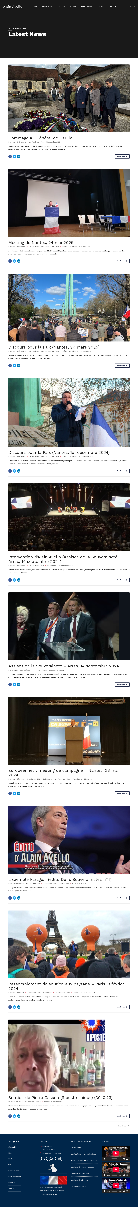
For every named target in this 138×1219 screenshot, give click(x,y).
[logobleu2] (53, 1168)
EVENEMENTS (86, 6)
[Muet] (124, 1159)
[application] (116, 1153)
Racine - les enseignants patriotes (84, 1160)
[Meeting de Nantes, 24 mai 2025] (69, 203)
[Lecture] (105, 1159)
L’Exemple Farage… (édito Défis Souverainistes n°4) (59, 879)
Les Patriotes (34, 142)
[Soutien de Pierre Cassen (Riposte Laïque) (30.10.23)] (69, 1056)
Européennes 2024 (34, 779)
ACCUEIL (34, 6)
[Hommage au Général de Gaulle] (69, 98)
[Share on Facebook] (10, 156)
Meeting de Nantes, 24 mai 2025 (40, 242)
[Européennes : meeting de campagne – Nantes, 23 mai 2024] (69, 731)
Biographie (12, 1147)
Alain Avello (12, 7)
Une (42, 142)
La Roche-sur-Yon (15, 1102)
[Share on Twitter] (14, 156)
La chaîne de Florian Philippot (82, 1167)
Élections (11, 1182)
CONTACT (100, 6)
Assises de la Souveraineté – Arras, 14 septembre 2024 (63, 666)
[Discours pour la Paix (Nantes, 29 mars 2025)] (69, 307)
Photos (11, 1159)
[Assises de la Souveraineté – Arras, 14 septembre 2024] (69, 626)
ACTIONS (61, 6)
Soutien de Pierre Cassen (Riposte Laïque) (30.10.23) (60, 1097)
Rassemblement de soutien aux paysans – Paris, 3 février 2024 (66, 986)
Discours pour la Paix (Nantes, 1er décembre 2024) (59, 452)
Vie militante (73, 247)
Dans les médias (14, 1177)
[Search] (134, 6)
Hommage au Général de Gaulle (40, 138)
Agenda (11, 1188)
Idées (10, 1153)
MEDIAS (73, 6)
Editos (28, 883)
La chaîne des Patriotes (80, 1174)
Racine (38, 1102)
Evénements (21, 142)
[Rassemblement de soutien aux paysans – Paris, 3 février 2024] (69, 944)
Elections (20, 779)
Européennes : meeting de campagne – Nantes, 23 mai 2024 (63, 772)
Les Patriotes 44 (47, 247)
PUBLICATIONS (47, 6)
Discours (11, 142)
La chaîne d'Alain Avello (79, 1180)
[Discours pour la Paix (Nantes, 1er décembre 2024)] (69, 412)
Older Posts (122, 1126)
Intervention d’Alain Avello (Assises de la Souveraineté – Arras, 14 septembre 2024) (64, 559)
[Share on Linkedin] (18, 156)
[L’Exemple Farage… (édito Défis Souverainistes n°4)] (69, 840)
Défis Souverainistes (16, 883)
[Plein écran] (127, 1159)
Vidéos (64, 247)
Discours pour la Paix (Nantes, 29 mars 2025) (54, 347)
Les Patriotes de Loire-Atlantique (83, 1154)
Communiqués (13, 1171)
